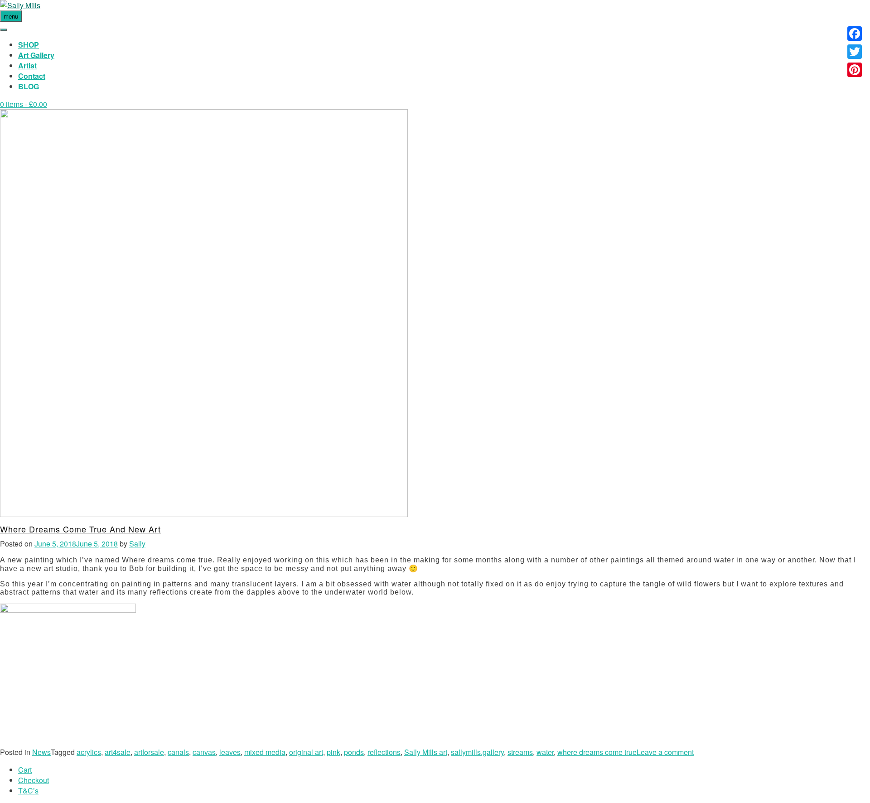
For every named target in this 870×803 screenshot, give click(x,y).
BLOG (28, 86)
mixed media (264, 752)
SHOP (28, 44)
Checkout (33, 780)
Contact (31, 76)
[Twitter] (855, 52)
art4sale (117, 752)
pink (333, 752)
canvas (204, 752)
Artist (27, 65)
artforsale (149, 752)
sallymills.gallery (477, 752)
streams (520, 752)
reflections (384, 752)
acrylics (89, 752)
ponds (354, 752)
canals (178, 752)
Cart (25, 769)
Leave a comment (665, 752)
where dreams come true (597, 752)
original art (306, 752)
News (41, 752)
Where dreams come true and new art (80, 529)
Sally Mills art (425, 752)
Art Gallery (36, 55)
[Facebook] (855, 33)
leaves (230, 752)
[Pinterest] (855, 70)
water (545, 752)
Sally (137, 543)
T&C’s (28, 790)
